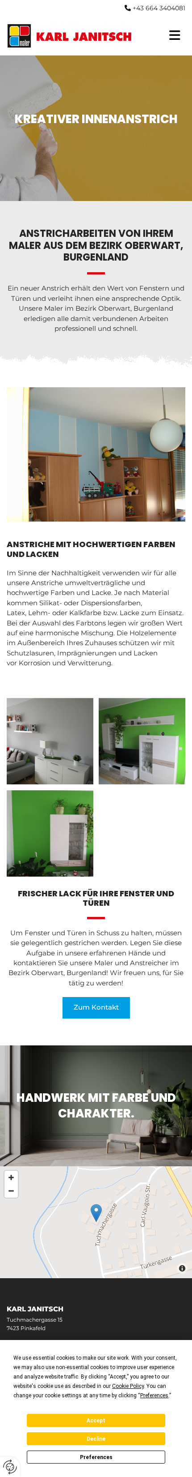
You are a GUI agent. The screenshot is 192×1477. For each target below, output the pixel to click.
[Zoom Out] (11, 1191)
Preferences (96, 1457)
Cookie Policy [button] (128, 1386)
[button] (96, 1007)
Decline (96, 1439)
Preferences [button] (154, 1395)
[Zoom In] (11, 1177)
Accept (96, 1420)
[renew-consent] (10, 1467)
